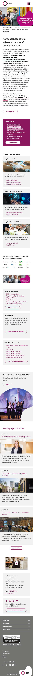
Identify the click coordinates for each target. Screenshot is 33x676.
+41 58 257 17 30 (12, 591)
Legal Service (10, 245)
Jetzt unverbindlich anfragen (16, 331)
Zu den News (16, 548)
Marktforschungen (12, 180)
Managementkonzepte (13, 182)
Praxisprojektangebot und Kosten (16, 302)
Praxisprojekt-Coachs (13, 353)
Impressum (6, 651)
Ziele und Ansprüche (12, 294)
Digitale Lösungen (12, 215)
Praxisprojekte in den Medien (15, 355)
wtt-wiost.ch (10, 593)
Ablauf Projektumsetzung (14, 304)
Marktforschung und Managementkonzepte (14, 126)
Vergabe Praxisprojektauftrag (15, 296)
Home (4, 28)
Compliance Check (12, 243)
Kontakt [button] (6, 620)
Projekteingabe (13, 142)
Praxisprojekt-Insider (13, 428)
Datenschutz (6, 653)
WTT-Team (9, 349)
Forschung (10, 28)
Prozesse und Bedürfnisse (14, 213)
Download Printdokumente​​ (14, 357)
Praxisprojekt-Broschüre (13, 351)
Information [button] (7, 627)
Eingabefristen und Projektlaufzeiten (12, 299)
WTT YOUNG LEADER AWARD (16, 361)
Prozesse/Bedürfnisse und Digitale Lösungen (15, 130)
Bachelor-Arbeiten (13, 138)
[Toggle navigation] (28, 4)
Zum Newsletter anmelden (16, 610)
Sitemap (5, 657)
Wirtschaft (17, 28)
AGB (4, 655)
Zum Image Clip (10, 111)
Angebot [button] (6, 623)
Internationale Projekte (14, 136)
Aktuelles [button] (6, 630)
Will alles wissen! (12, 308)
